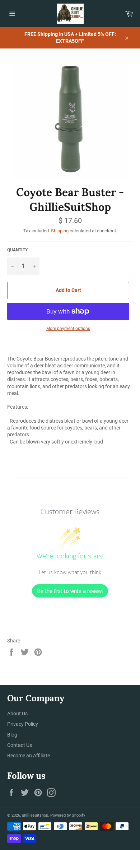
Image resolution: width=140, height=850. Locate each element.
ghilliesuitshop (35, 815)
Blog (12, 735)
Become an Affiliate (28, 755)
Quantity (17, 249)
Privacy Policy (22, 724)
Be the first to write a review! (70, 590)
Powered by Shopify (67, 815)
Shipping (60, 230)
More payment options (68, 328)
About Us (17, 713)
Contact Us (19, 745)
